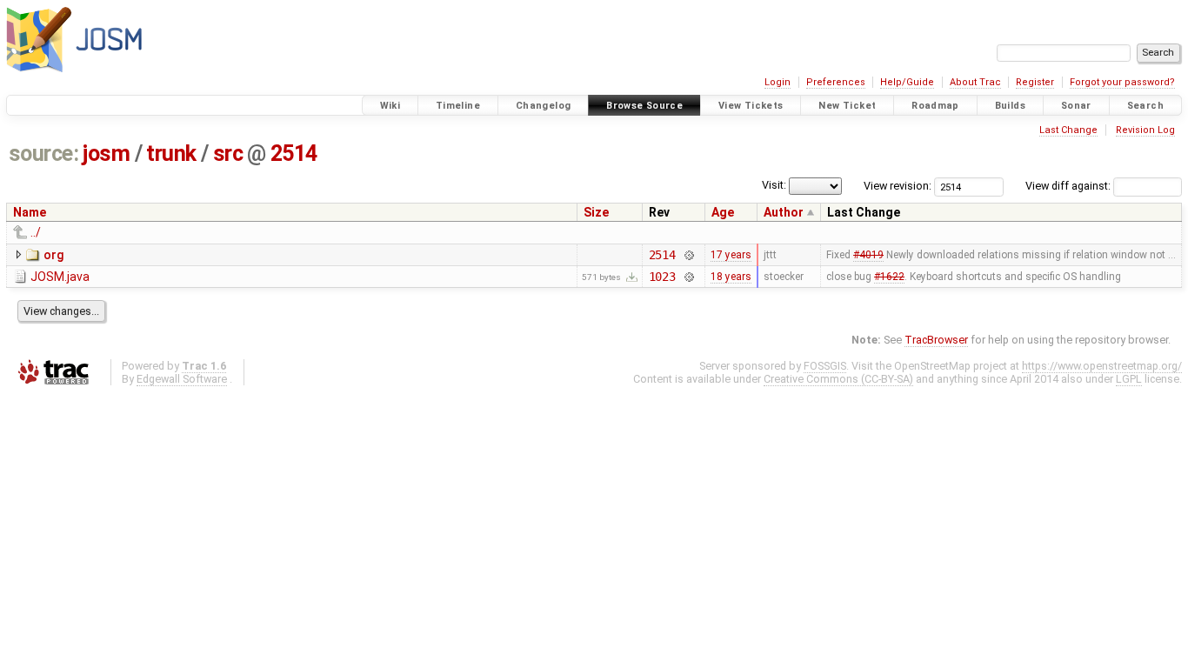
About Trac (975, 82)
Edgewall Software (182, 378)
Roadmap (935, 105)
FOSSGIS (825, 365)
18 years (731, 277)
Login (777, 82)
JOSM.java (60, 277)
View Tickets (751, 105)
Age (722, 212)
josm (106, 153)
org (53, 255)
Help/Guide (907, 82)
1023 (662, 277)
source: (44, 153)
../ (35, 232)
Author (784, 212)
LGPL (1129, 378)
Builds (1010, 105)
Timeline (458, 105)
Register (1035, 82)
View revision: (897, 185)
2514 (293, 153)
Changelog (543, 105)
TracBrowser (936, 339)
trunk (171, 153)
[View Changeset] (688, 255)
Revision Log (1145, 130)
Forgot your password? (1122, 82)
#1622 (889, 277)
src (228, 153)
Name (29, 212)
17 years (731, 255)
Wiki (390, 105)
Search (1145, 105)
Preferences (835, 82)
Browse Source (644, 105)
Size (596, 212)
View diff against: (1069, 185)
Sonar (1076, 105)
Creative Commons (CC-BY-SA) (838, 378)
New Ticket (847, 105)
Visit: (774, 184)
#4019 (868, 255)
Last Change (1068, 130)
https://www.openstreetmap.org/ (1102, 365)
